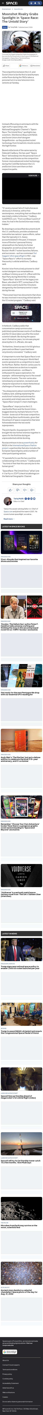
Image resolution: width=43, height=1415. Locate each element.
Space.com (8, 511)
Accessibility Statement (11, 1383)
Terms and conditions (10, 1369)
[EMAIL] (34, 499)
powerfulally (29, 442)
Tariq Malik (14, 27)
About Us (6, 1360)
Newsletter (36, 65)
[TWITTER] (28, 499)
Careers (5, 1397)
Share (7, 65)
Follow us (25, 65)
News (5, 27)
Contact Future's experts (11, 1365)
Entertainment (6, 9)
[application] (21, 188)
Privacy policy (7, 1374)
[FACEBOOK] (26, 499)
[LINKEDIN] (31, 499)
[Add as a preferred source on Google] (10, 1352)
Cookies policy (8, 1379)
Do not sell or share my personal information (18, 1401)
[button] (39, 3)
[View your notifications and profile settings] (35, 3)
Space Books (18, 9)
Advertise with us (8, 1388)
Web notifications (9, 1392)
